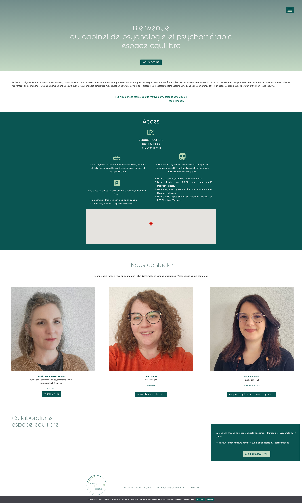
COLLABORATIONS (256, 454)
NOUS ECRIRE (151, 62)
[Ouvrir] (290, 10)
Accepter (200, 499)
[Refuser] (299, 499)
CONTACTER (51, 394)
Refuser (210, 499)
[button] (151, 224)
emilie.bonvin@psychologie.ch (137, 487)
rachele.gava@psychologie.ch (170, 487)
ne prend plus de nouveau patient (251, 394)
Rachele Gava (252, 376)
